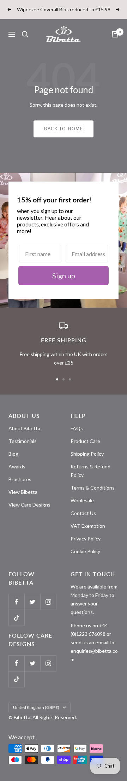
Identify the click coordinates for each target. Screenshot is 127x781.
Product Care (85, 441)
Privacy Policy (86, 539)
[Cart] (115, 34)
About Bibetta (24, 428)
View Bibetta (22, 492)
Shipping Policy (87, 454)
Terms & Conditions (93, 488)
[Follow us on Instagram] (48, 602)
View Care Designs (29, 505)
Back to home (63, 128)
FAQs (77, 428)
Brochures (19, 479)
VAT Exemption (88, 526)
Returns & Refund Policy (90, 470)
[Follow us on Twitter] (32, 602)
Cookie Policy (85, 551)
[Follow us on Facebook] (16, 602)
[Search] (25, 34)
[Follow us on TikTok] (16, 618)
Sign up (63, 275)
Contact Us (83, 513)
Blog (13, 454)
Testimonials (22, 441)
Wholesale (82, 500)
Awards (16, 466)
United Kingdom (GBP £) (36, 707)
